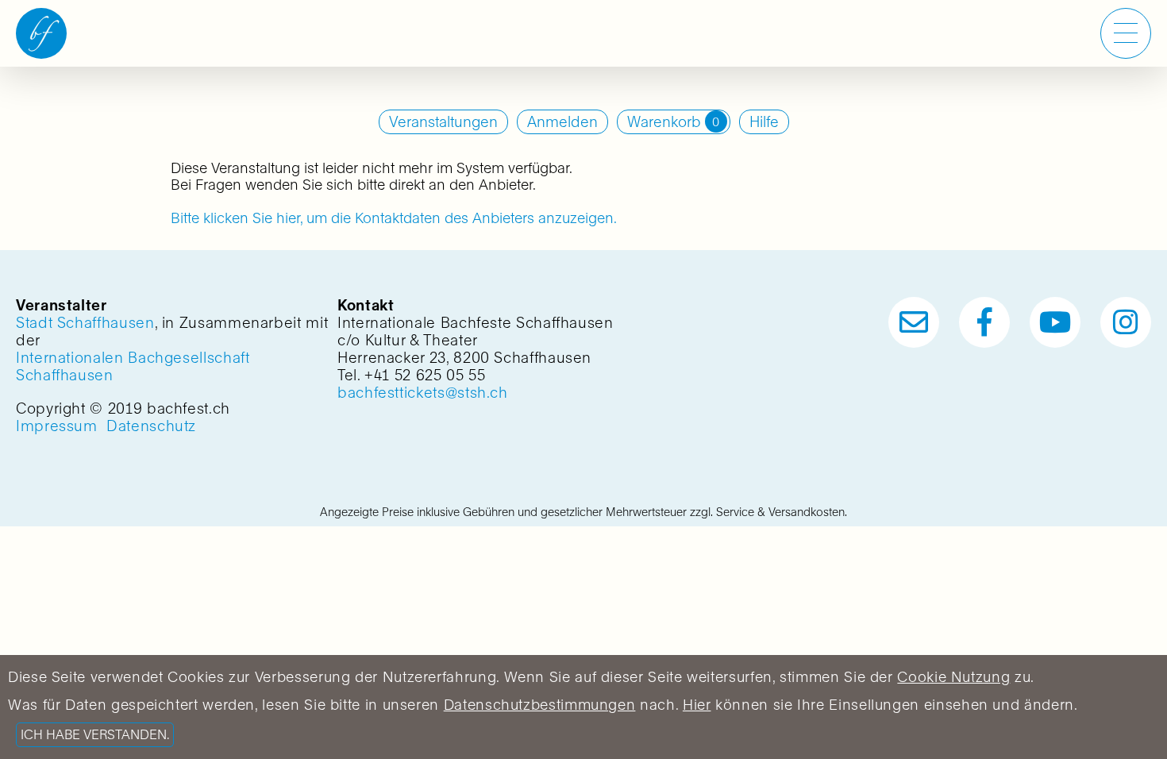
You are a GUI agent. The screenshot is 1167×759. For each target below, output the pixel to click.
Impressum (57, 426)
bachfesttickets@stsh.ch (422, 392)
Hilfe (764, 122)
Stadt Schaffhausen (85, 322)
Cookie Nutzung (953, 676)
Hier (697, 704)
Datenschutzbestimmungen (540, 704)
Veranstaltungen (443, 122)
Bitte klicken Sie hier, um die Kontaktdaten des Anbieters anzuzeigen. (394, 218)
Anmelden (562, 122)
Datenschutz (151, 426)
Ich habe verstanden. (95, 734)
